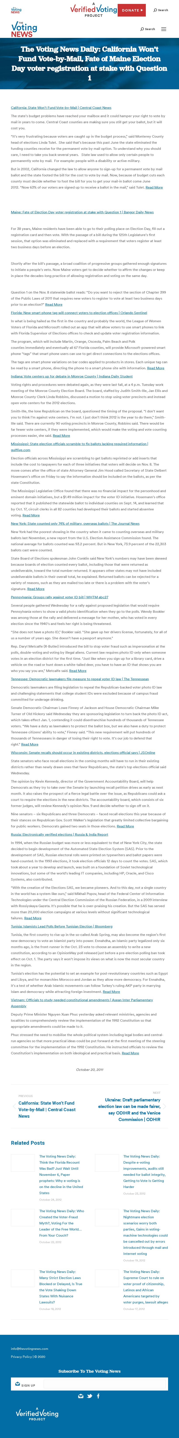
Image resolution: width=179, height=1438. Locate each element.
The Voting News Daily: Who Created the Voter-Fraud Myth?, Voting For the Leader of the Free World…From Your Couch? (61, 1223)
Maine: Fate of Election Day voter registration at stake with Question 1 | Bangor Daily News (82, 212)
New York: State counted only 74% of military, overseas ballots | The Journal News (75, 523)
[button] (160, 10)
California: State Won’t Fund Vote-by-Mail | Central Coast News (61, 107)
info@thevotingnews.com (29, 1349)
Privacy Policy (21, 1357)
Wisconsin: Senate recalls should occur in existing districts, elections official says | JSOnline (83, 752)
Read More (154, 187)
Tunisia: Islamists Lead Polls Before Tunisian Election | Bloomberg (61, 926)
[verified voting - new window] (94, 17)
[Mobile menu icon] (163, 29)
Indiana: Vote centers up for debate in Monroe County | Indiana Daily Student (72, 376)
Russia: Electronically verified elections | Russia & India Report (59, 834)
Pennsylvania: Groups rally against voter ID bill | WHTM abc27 (59, 597)
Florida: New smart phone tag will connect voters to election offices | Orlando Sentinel (79, 313)
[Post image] (23, 1163)
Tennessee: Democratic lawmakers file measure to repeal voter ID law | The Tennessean (80, 679)
